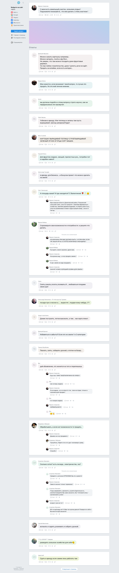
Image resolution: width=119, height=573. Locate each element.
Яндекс (16, 17)
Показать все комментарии (69, 234)
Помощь (21, 568)
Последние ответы (20, 38)
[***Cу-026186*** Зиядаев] (35, 541)
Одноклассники (19, 25)
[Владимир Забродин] (35, 425)
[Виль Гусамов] (35, 137)
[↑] (55, 15)
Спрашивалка (18, 42)
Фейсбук (16, 20)
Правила (16, 568)
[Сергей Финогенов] (35, 525)
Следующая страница (69, 569)
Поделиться (60, 15)
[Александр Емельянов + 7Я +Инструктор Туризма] (35, 301)
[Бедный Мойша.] (35, 224)
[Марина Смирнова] (35, 7)
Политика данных (19, 569)
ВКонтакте (17, 23)
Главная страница (19, 35)
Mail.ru (16, 12)
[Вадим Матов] (35, 82)
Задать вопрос (18, 31)
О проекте (19, 567)
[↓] (58, 15)
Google (16, 15)
